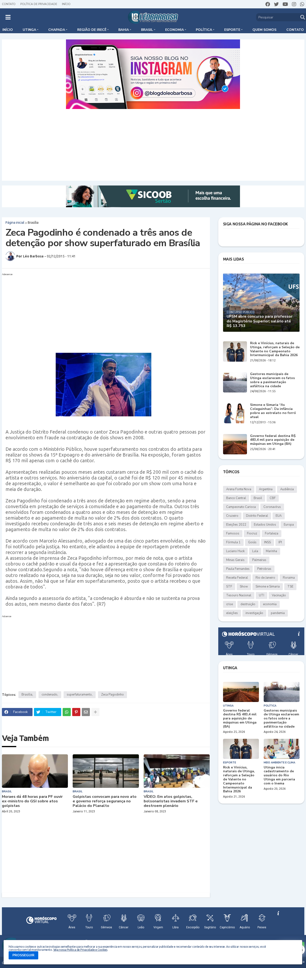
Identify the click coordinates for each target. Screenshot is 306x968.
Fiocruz (252, 533)
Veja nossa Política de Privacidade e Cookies (80, 949)
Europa (289, 524)
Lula (255, 551)
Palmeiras (259, 560)
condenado (49, 694)
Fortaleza (271, 533)
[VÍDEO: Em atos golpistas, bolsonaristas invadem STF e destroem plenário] (177, 771)
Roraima (289, 578)
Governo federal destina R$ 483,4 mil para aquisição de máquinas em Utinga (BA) (273, 440)
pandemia (278, 613)
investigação (254, 613)
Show (244, 586)
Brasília (33, 222)
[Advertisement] (153, 144)
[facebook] (267, 4)
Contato (9, 4)
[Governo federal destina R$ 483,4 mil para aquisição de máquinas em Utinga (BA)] (235, 444)
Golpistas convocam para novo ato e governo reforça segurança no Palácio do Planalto (105, 801)
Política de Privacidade (38, 4)
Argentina (266, 489)
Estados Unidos (265, 524)
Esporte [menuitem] (232, 29)
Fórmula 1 (233, 542)
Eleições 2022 (236, 524)
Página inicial (14, 222)
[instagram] (294, 4)
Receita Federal (237, 578)
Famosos (232, 533)
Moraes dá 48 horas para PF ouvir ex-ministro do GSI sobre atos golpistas (32, 801)
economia (270, 604)
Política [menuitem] (204, 29)
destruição (247, 604)
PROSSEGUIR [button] (23, 955)
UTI (261, 595)
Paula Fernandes (238, 569)
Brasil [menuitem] (147, 29)
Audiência (287, 489)
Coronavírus (272, 507)
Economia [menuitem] (174, 29)
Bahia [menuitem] (123, 29)
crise (229, 604)
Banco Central (236, 498)
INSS (267, 542)
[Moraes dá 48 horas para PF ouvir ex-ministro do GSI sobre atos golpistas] (35, 771)
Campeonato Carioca (241, 507)
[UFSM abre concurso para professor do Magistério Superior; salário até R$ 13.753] (261, 302)
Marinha (271, 551)
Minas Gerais (235, 560)
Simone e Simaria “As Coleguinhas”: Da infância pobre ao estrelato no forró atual (273, 411)
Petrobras (264, 569)
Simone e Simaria (268, 586)
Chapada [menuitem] (56, 29)
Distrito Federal (257, 516)
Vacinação (279, 595)
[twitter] (276, 4)
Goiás (252, 542)
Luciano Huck (235, 551)
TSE (290, 586)
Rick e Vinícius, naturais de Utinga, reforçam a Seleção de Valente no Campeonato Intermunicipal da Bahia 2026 (275, 349)
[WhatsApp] (67, 712)
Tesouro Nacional (238, 595)
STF (229, 586)
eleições (232, 613)
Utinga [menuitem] (29, 29)
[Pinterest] (76, 712)
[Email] (86, 712)
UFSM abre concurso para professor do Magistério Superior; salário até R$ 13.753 (259, 321)
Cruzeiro (232, 516)
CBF (273, 498)
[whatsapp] (302, 4)
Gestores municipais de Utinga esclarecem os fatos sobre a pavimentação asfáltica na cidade (272, 380)
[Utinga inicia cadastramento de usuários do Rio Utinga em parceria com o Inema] (282, 749)
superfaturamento (79, 694)
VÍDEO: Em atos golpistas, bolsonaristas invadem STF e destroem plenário (171, 801)
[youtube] (285, 4)
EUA (279, 516)
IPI (280, 542)
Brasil (258, 498)
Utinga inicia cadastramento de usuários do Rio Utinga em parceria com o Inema (279, 776)
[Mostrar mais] (95, 712)
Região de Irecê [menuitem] (91, 29)
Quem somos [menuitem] (264, 29)
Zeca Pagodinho (112, 694)
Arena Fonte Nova (238, 489)
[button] (8, 17)
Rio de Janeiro (265, 578)
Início (66, 4)
